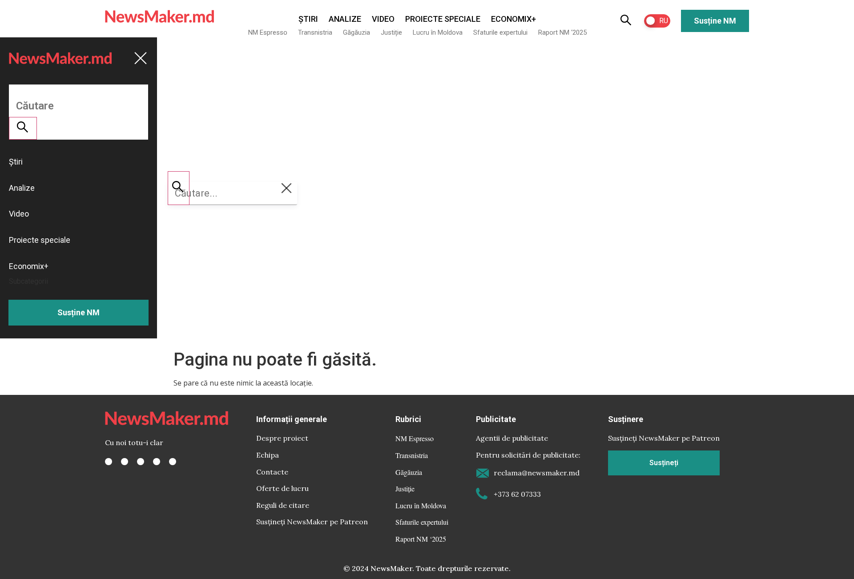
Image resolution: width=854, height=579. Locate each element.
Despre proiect (282, 438)
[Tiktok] (156, 461)
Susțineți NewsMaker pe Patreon (312, 521)
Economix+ (513, 19)
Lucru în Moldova (438, 32)
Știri (308, 19)
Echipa (267, 454)
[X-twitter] (124, 461)
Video (383, 19)
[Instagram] (140, 461)
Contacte (272, 471)
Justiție (391, 32)
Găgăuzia (356, 32)
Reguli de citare (282, 505)
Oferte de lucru (282, 488)
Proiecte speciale (442, 19)
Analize (345, 19)
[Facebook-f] (108, 461)
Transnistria (315, 32)
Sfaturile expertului (500, 32)
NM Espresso (267, 32)
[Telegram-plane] (172, 461)
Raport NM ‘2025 (562, 32)
